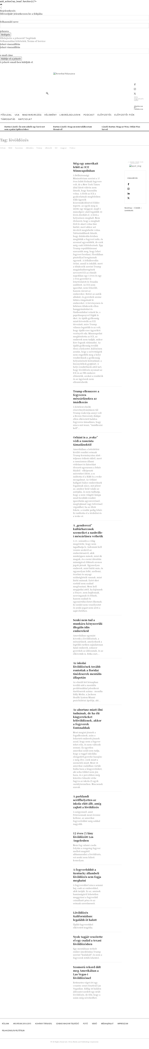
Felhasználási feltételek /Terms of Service (23, 41)
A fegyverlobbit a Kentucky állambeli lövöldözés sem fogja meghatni (87, 875)
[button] (47, 93)
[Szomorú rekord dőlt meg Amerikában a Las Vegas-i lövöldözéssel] (113, 969)
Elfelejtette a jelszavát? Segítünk (18, 38)
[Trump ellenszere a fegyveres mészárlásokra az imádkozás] (113, 393)
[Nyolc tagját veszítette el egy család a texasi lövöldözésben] (113, 939)
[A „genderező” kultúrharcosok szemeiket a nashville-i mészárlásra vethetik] (113, 527)
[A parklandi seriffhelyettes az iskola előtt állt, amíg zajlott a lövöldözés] (113, 798)
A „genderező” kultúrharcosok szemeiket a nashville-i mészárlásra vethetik (88, 530)
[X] (135, 94)
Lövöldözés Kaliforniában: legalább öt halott (85, 916)
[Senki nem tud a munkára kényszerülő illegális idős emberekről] (113, 622)
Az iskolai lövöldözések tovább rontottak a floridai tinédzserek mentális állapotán (87, 670)
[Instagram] (135, 89)
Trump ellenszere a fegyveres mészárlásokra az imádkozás (86, 396)
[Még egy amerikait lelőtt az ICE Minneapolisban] (113, 166)
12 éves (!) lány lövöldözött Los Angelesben (83, 836)
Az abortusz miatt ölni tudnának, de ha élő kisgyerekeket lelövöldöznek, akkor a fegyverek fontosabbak (88, 718)
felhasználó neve (9, 21)
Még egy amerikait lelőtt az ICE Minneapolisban (85, 166)
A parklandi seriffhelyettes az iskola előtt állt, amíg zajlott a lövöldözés (87, 801)
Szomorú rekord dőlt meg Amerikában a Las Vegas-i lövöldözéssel (87, 972)
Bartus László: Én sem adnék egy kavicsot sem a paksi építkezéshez (24, 128)
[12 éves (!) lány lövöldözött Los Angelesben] (113, 835)
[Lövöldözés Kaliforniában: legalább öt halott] (113, 915)
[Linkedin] (128, 193)
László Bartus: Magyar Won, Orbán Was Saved (121, 128)
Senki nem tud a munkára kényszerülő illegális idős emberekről (87, 625)
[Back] (1, 7)
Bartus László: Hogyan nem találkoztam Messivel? (72, 128)
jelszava (4, 31)
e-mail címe (6, 55)
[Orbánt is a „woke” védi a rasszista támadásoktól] (113, 439)
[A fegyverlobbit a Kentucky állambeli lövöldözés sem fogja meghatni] (113, 872)
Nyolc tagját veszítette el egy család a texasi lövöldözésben (88, 940)
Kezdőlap (128, 208)
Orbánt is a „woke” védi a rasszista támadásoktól (85, 440)
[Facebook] (135, 84)
